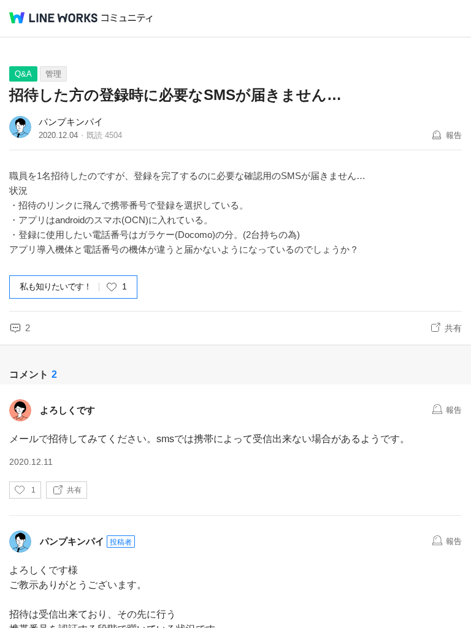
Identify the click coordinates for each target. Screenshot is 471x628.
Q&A (23, 73)
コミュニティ (127, 18)
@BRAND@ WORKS (53, 17)
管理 (53, 73)
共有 (453, 328)
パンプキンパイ (71, 122)
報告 (454, 135)
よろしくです (67, 410)
